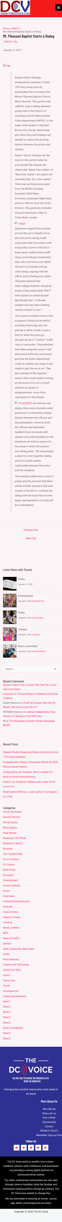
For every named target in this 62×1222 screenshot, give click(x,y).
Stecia (6, 685)
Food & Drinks (10, 912)
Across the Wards (12, 812)
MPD (5, 933)
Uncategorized (10, 991)
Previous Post (31, 530)
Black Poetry (37, 618)
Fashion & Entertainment (16, 901)
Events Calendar (11, 885)
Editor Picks (9, 870)
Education (8, 875)
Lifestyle (22, 629)
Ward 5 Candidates (13, 1028)
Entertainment (25, 596)
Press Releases (11, 959)
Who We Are (49, 1109)
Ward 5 (8, 41)
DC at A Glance (11, 859)
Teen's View (9, 980)
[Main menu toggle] (59, 7)
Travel (6, 985)
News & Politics (39, 651)
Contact (49, 1126)
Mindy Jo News (11, 927)
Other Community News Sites (18, 949)
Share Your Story (12, 970)
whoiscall (8, 694)
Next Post (31, 538)
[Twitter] (24, 1148)
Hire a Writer (49, 1117)
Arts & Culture (10, 822)
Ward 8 (7, 1038)
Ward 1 (7, 1001)
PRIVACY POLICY (49, 1131)
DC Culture (8, 864)
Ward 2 (7, 1006)
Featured (7, 906)
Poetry (21, 579)
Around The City (11, 817)
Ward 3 (7, 1012)
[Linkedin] (45, 1148)
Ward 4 (7, 1017)
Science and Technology (16, 964)
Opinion (7, 943)
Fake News (9, 896)
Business (8, 848)
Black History (10, 827)
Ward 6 (7, 1033)
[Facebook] (16, 1148)
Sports (6, 975)
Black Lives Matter (28, 646)
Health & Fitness (11, 917)
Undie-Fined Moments (14, 996)
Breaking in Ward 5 (13, 843)
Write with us (49, 1113)
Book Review (10, 833)
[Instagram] (31, 1148)
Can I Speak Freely (13, 854)
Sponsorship (49, 1122)
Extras (6, 891)
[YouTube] (38, 1148)
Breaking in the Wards (14, 838)
